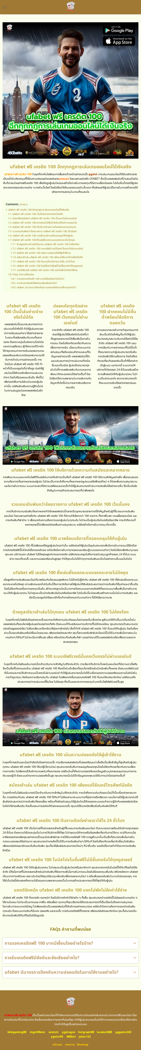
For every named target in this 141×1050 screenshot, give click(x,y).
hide (23, 204)
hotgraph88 (86, 1032)
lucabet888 (104, 1032)
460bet (71, 1037)
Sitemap (82, 1045)
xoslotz (53, 1032)
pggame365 (123, 1032)
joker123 (85, 1037)
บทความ (70, 1045)
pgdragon (68, 1032)
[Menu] (5, 7)
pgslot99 (57, 1037)
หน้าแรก (57, 1045)
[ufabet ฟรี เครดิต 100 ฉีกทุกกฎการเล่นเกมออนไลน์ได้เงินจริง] (70, 7)
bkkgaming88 (17, 1032)
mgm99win (37, 1032)
